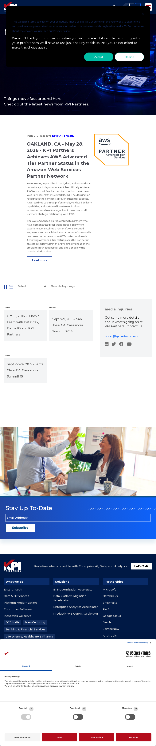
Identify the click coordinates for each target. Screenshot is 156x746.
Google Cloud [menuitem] (112, 616)
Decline (129, 56)
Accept (98, 56)
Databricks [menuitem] (110, 596)
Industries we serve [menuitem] (17, 616)
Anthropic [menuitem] (110, 635)
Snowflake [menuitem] (110, 602)
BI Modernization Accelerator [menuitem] (73, 589)
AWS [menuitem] (106, 609)
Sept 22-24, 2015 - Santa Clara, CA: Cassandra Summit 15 (25, 370)
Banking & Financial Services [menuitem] (25, 629)
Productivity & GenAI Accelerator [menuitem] (75, 613)
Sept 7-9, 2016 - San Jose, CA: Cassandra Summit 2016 (67, 325)
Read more (39, 260)
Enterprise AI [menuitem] (13, 589)
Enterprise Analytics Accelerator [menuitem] (75, 607)
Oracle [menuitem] (107, 622)
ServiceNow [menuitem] (111, 629)
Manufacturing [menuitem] (35, 622)
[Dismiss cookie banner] (142, 14)
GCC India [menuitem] (12, 622)
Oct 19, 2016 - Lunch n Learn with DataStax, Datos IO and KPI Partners (23, 325)
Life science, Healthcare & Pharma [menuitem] (29, 636)
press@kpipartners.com (121, 336)
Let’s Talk (141, 566)
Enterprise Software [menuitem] (18, 609)
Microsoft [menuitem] (109, 589)
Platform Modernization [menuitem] (20, 602)
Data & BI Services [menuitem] (16, 596)
